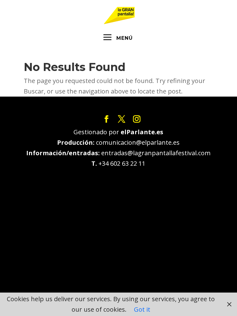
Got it (142, 309)
